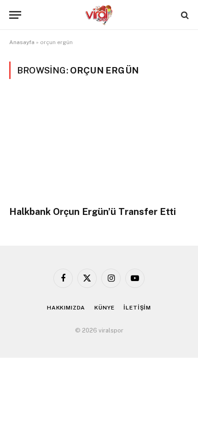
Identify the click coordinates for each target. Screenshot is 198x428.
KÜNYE (104, 307)
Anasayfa (22, 42)
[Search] (184, 15)
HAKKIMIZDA (66, 307)
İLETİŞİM (137, 307)
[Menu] (15, 15)
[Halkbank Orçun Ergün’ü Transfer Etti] (99, 147)
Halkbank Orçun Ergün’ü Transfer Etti (92, 211)
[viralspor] (99, 15)
